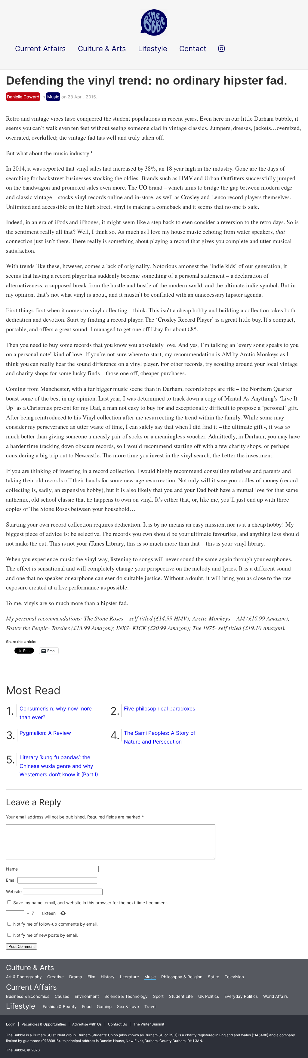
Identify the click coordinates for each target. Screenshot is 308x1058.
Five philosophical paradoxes (159, 708)
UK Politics (208, 996)
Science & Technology (126, 996)
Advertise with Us (87, 1024)
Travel (150, 1006)
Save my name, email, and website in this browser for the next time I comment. (90, 902)
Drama (75, 976)
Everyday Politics (241, 996)
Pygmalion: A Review (45, 733)
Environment (87, 996)
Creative (55, 976)
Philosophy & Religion (181, 976)
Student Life (181, 996)
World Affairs (275, 996)
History (108, 976)
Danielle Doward (23, 96)
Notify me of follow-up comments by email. (55, 924)
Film (91, 976)
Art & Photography (24, 976)
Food (86, 1006)
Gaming (104, 1006)
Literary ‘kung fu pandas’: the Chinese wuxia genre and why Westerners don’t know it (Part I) (59, 766)
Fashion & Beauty (60, 1006)
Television (234, 976)
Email (11, 880)
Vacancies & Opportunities (44, 1024)
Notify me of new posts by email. (45, 935)
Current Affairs (31, 987)
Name (12, 868)
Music (53, 96)
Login (10, 1024)
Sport (158, 996)
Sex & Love (128, 1006)
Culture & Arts (30, 967)
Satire (213, 976)
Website (14, 891)
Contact (192, 48)
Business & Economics (27, 996)
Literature (129, 976)
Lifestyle (20, 1006)
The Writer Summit (148, 1024)
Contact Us (117, 1024)
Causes (62, 996)
